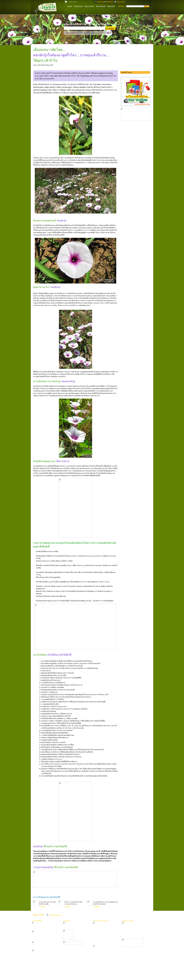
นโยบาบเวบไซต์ (121, 1)
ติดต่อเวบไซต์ (97, 942)
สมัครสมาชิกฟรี (101, 1)
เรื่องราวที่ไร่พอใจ (101, 6)
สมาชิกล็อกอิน (126, 929)
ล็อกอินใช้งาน (110, 1)
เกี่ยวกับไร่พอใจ (78, 6)
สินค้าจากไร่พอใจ (89, 6)
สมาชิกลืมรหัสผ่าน (127, 936)
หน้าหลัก (69, 6)
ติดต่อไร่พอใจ (111, 6)
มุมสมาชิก (96, 939)
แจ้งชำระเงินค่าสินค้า (128, 932)
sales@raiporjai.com (69, 925)
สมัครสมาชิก (126, 925)
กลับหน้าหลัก (97, 925)
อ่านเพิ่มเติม (42, 906)
